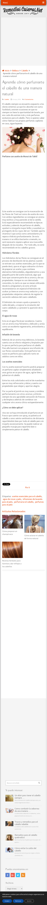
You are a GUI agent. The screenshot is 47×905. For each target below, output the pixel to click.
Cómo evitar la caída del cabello (25, 849)
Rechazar (18, 901)
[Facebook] (7, 875)
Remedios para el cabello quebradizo (26, 836)
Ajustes (29, 901)
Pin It (27, 487)
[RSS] (23, 875)
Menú (5, 2)
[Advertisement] (23, 41)
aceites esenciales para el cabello (27, 496)
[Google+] (13, 875)
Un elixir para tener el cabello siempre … (27, 796)
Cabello (6, 99)
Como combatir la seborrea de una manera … (27, 809)
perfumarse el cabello (24, 501)
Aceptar (7, 901)
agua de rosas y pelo (12, 499)
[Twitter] (18, 875)
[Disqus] (23, 605)
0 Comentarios (28, 99)
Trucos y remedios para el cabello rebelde (26, 823)
